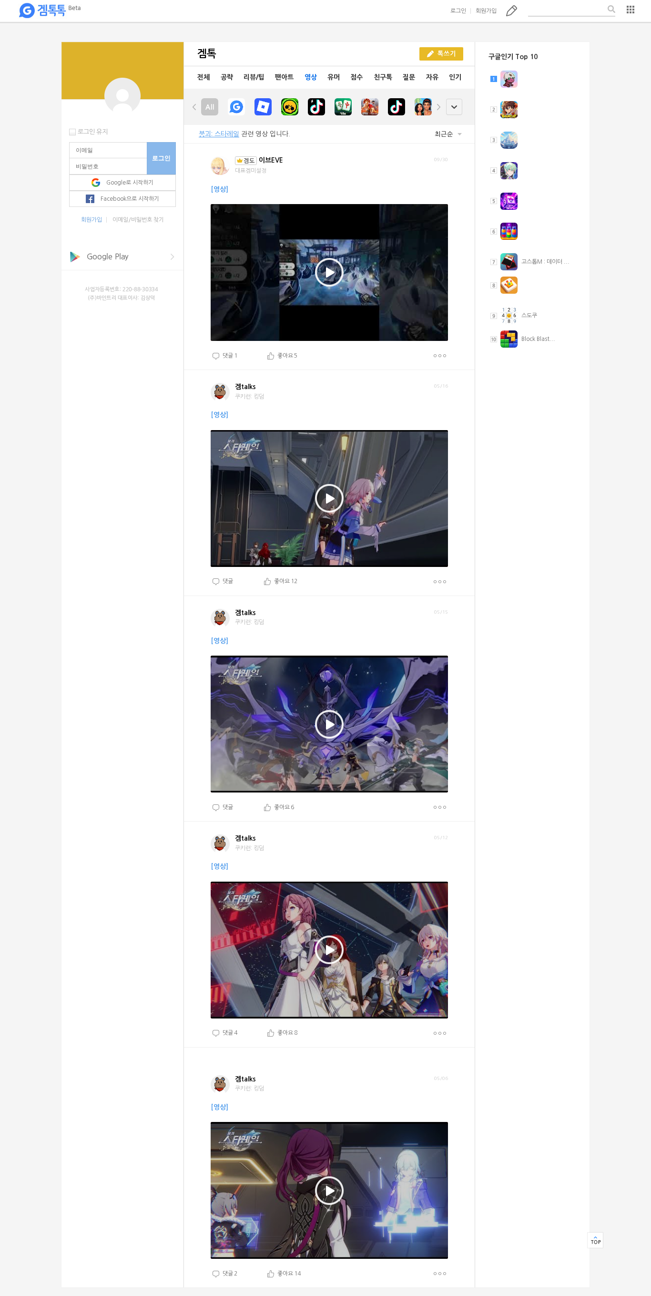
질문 (409, 77)
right (438, 106)
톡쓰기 (511, 10)
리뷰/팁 (254, 77)
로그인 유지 (93, 132)
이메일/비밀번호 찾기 (138, 220)
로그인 (458, 11)
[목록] (630, 9)
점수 (356, 77)
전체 (203, 77)
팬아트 (284, 77)
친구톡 (383, 77)
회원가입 (486, 11)
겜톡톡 (49, 11)
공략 (227, 77)
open (454, 107)
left (194, 106)
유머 (333, 77)
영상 (311, 77)
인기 (455, 77)
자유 (432, 77)
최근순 (445, 134)
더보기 (439, 356)
